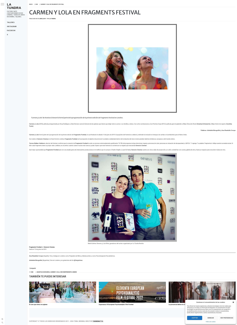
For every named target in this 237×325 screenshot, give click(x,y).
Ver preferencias (226, 318)
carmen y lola (54, 272)
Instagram (12, 26)
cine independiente (66, 272)
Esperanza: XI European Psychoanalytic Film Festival (116, 304)
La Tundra (14, 6)
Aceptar (195, 318)
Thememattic (98, 321)
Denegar (211, 318)
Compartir (33, 268)
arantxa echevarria (43, 272)
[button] (233, 302)
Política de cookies (211, 321)
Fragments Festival (35, 247)
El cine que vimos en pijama (38, 304)
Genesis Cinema (49, 247)
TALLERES (11, 22)
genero (74, 272)
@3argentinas (78, 260)
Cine (32, 272)
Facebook (11, 30)
